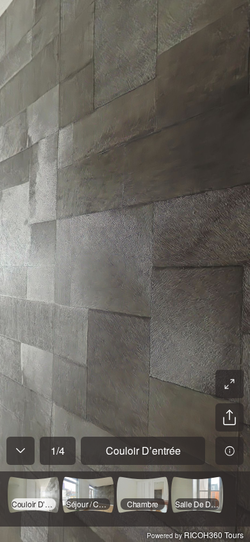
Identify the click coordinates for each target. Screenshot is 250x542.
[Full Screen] (229, 384)
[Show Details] (229, 451)
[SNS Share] (229, 417)
